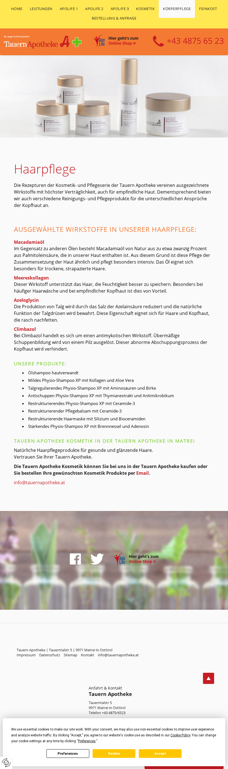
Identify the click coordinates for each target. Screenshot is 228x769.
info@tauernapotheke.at (39, 482)
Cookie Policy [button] (180, 735)
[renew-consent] (6, 762)
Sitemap (70, 654)
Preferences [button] (87, 741)
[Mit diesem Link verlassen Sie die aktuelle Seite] (75, 559)
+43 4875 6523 (188, 41)
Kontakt (87, 654)
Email (142, 473)
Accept (160, 754)
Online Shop (121, 42)
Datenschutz (49, 654)
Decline (114, 754)
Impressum (26, 654)
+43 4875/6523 (113, 712)
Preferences (68, 754)
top (208, 678)
